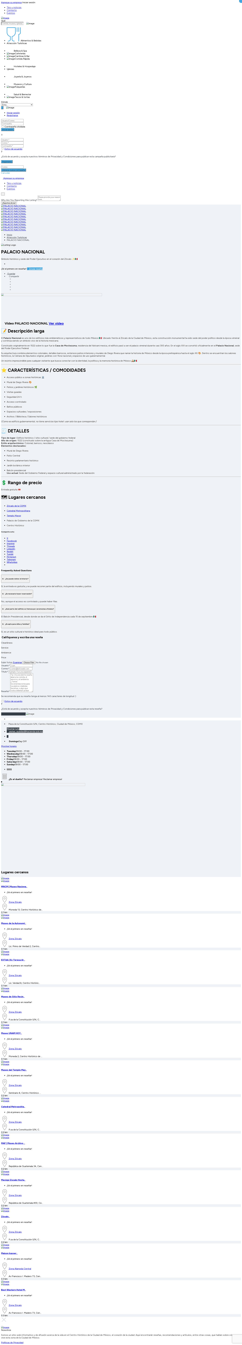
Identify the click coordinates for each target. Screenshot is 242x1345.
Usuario (5, 665)
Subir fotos (6, 662)
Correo (5, 668)
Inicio (9, 234)
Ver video (56, 323)
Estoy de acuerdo (13, 149)
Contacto (12, 10)
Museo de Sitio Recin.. (13, 996)
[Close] (3, 194)
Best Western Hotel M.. (13, 1290)
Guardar (11, 273)
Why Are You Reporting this (19, 200)
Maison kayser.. (9, 1253)
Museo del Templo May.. (14, 1070)
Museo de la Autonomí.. (13, 923)
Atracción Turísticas (17, 237)
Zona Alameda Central (20, 1268)
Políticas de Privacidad (12, 1342)
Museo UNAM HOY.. (11, 1033)
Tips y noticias (14, 7)
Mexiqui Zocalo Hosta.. (13, 1180)
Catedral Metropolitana (18, 510)
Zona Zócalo (15, 902)
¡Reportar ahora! (9, 203)
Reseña (5, 691)
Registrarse (12, 115)
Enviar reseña (36, 268)
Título (4, 671)
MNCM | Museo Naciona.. (14, 886)
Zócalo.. (5, 1216)
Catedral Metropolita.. (13, 1106)
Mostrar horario (9, 746)
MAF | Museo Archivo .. (13, 1143)
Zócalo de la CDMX (16, 505)
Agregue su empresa (11, 2)
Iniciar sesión (13, 112)
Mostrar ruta (13, 729)
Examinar (17, 662)
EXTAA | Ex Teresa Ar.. (13, 960)
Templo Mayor (14, 515)
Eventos (11, 13)
